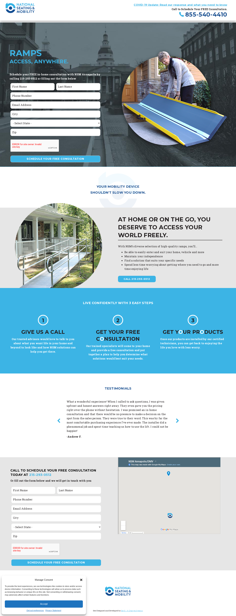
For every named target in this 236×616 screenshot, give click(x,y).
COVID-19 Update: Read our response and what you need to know (180, 4)
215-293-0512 (40, 475)
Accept (44, 604)
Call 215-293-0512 (137, 278)
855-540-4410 (206, 14)
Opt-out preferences (35, 610)
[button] (81, 579)
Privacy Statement (53, 610)
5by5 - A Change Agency (132, 611)
